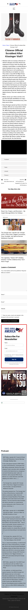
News (7, 45)
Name (3, 294)
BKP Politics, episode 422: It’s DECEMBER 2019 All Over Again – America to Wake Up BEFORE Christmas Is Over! (13, 512)
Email (3, 302)
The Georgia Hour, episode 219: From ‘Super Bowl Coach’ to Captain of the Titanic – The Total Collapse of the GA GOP (14, 538)
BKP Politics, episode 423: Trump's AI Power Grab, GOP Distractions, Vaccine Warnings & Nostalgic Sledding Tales (14, 459)
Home (4, 45)
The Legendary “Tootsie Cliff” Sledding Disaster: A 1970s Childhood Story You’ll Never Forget (12, 259)
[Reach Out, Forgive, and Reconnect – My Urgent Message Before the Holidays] (14, 201)
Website (3, 308)
